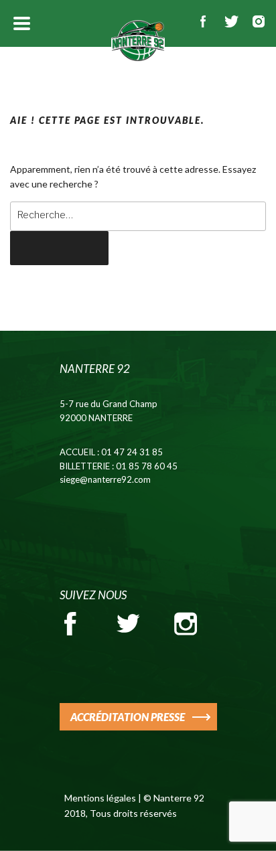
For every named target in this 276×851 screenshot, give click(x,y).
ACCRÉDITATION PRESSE (127, 716)
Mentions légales (100, 797)
